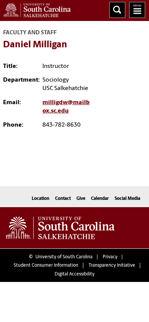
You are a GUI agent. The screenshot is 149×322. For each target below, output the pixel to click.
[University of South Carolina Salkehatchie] (60, 227)
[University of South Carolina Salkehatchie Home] (35, 8)
